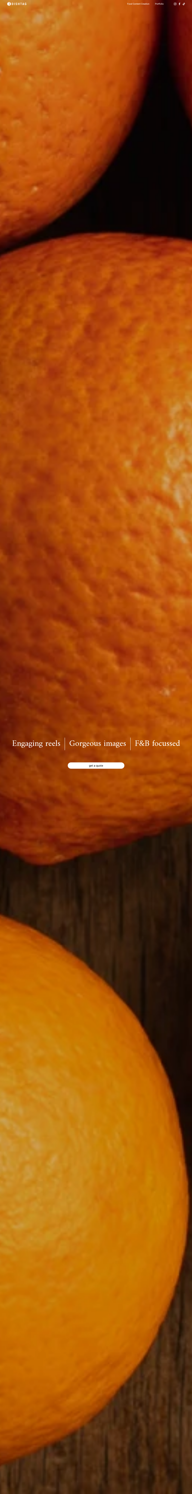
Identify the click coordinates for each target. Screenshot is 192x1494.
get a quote (96, 765)
